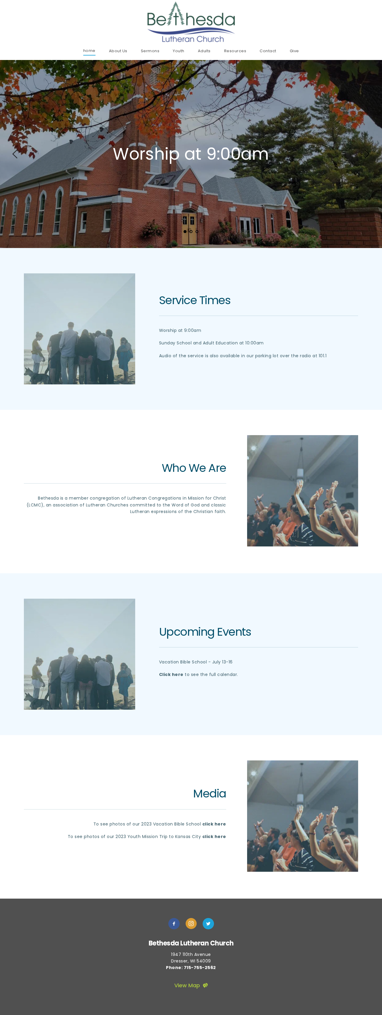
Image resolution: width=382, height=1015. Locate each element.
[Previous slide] (15, 154)
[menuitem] (89, 51)
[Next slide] (367, 154)
